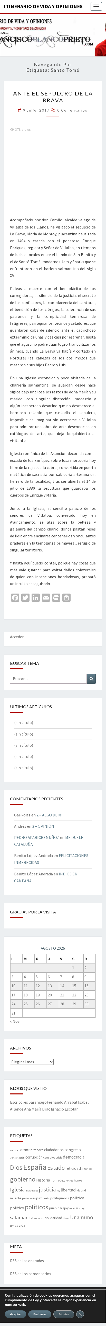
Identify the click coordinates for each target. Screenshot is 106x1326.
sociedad (39, 1218)
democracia (73, 1157)
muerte (15, 1198)
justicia (47, 1189)
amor (25, 1149)
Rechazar (39, 1314)
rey (82, 1208)
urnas (14, 1225)
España (34, 1167)
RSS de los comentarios (30, 1273)
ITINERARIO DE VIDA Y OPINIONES (43, 6)
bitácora (37, 1150)
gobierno (22, 1179)
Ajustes (64, 1314)
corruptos (49, 1157)
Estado (56, 1167)
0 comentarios (72, 110)
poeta (46, 1198)
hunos (78, 1180)
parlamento (28, 1198)
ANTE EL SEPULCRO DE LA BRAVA (53, 96)
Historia (43, 1180)
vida (21, 1225)
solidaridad (53, 1217)
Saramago (38, 1102)
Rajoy (64, 1208)
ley (58, 1190)
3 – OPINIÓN (43, 826)
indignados (31, 1190)
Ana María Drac (37, 1109)
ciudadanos (54, 1149)
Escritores (19, 1102)
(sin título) (23, 722)
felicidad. (73, 1168)
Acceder (17, 636)
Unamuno (81, 1217)
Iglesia (17, 1189)
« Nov (15, 1021)
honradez (58, 1180)
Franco (87, 1169)
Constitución (17, 1157)
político (17, 1207)
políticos (36, 1207)
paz (39, 1198)
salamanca (21, 1217)
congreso (72, 1149)
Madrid (81, 1190)
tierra (66, 1218)
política (77, 1198)
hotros (69, 1180)
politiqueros (59, 1198)
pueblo (54, 1208)
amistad (15, 1150)
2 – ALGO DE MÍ (49, 814)
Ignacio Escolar (64, 1109)
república (74, 1208)
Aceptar (15, 1314)
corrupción (34, 1157)
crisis (59, 1157)
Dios (16, 1167)
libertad (68, 1190)
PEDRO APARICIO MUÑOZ (36, 837)
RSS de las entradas (27, 1260)
